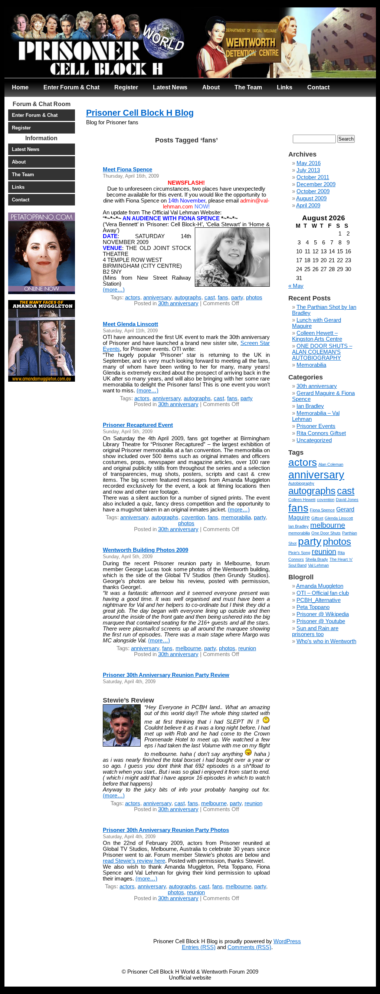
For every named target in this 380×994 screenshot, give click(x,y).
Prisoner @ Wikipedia (323, 614)
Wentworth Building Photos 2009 (145, 550)
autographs (188, 297)
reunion (247, 648)
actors (132, 297)
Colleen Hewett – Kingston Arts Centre (317, 336)
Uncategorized (314, 440)
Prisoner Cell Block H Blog (140, 113)
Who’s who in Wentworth (326, 641)
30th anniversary (178, 303)
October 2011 (313, 177)
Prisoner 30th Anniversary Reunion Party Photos (166, 830)
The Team (248, 87)
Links (284, 87)
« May (296, 286)
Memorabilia (311, 365)
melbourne (188, 648)
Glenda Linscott (339, 518)
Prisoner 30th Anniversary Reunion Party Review (166, 675)
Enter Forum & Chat (71, 87)
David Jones (347, 499)
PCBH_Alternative (319, 600)
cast (209, 297)
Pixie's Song (299, 552)
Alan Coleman (330, 464)
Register (126, 87)
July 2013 (308, 170)
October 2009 (313, 191)
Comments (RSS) (249, 947)
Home (20, 87)
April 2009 (308, 205)
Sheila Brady (316, 559)
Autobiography (301, 483)
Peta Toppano (313, 607)
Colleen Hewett (301, 499)
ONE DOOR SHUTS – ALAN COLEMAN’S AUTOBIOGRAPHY (322, 352)
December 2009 (316, 184)
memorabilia (236, 517)
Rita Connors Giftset (321, 433)
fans (223, 297)
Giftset (317, 518)
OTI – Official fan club (323, 593)
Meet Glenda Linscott (130, 324)
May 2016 (309, 163)
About (211, 87)
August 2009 (311, 198)
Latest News (170, 87)
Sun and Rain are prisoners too (315, 631)
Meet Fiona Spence (127, 169)
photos (254, 297)
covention (193, 517)
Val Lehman (318, 565)
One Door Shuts (326, 533)
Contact (318, 87)
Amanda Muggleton (319, 586)
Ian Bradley (310, 406)
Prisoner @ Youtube (321, 621)
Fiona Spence (322, 510)
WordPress (287, 941)
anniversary (157, 297)
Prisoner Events (316, 426)
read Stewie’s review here (134, 861)
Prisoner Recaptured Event (138, 425)
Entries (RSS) (199, 947)
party (237, 297)
